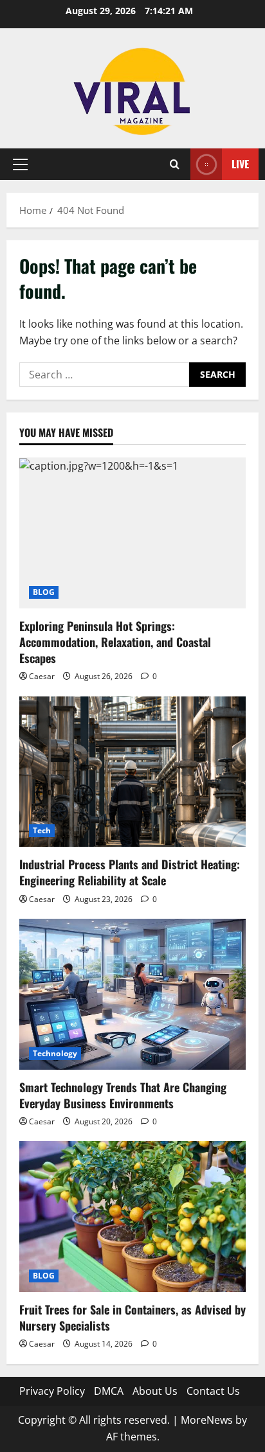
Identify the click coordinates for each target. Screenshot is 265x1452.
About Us (155, 1391)
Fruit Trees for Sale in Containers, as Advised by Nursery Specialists (132, 1317)
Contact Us (213, 1391)
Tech (42, 830)
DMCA (108, 1391)
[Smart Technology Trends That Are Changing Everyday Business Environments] (132, 994)
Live (240, 164)
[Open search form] (174, 164)
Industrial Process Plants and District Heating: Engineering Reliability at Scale (129, 872)
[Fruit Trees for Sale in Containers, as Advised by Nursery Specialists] (132, 1216)
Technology (55, 1053)
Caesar (42, 676)
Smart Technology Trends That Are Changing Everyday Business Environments (122, 1095)
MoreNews (207, 1420)
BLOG (44, 592)
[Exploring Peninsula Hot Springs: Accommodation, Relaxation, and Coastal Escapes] (132, 532)
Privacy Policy (52, 1391)
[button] (20, 164)
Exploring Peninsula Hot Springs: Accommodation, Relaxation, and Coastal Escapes (115, 641)
